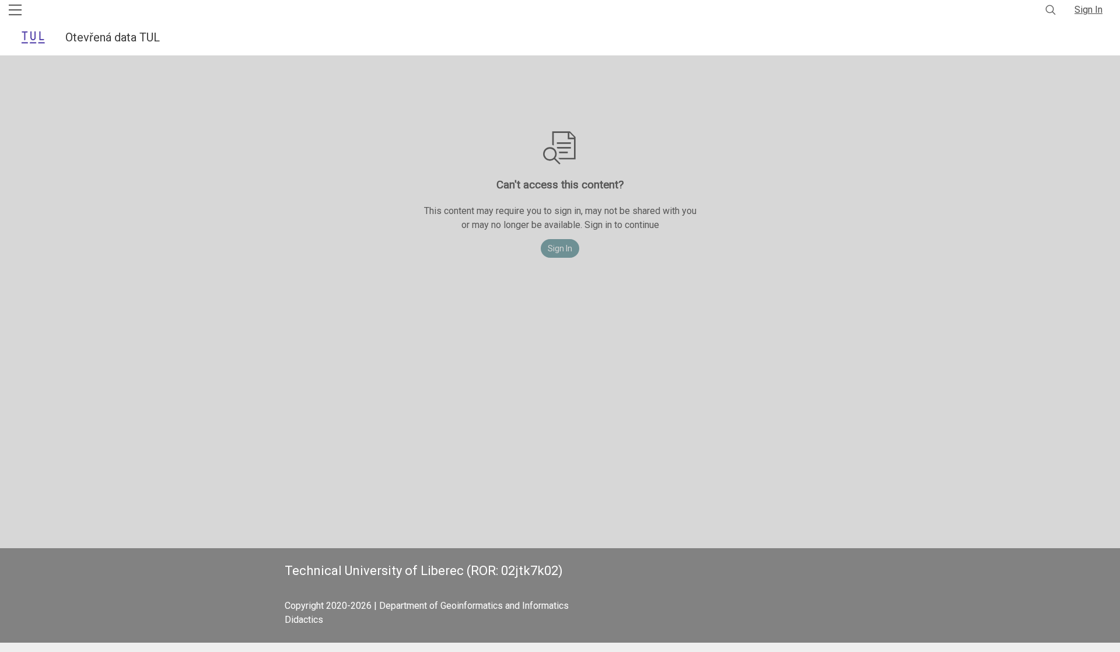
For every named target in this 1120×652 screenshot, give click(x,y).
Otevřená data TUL (114, 37)
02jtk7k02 (529, 570)
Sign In (1088, 9)
